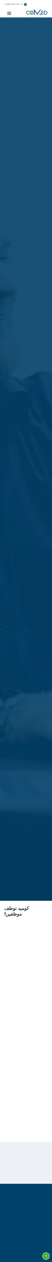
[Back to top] (46, 1256)
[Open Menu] (9, 13)
